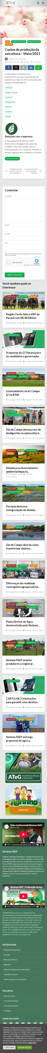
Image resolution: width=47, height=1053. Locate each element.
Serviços (19, 527)
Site (6, 243)
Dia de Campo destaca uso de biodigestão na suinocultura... (23, 431)
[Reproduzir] (5, 845)
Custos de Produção (18, 41)
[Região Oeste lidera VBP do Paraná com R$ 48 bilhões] (23, 300)
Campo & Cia (30, 373)
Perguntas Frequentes (12, 950)
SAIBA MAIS (32, 1043)
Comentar (26, 62)
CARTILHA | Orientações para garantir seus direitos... (22, 700)
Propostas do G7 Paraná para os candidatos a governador (23, 354)
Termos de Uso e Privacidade (15, 979)
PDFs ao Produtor (34, 41)
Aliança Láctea (9, 996)
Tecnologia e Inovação (14, 415)
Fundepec (7, 1011)
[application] (23, 834)
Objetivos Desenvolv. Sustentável (17, 969)
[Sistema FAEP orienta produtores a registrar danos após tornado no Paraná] (23, 646)
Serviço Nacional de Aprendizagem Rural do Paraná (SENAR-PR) (22, 865)
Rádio (9, 379)
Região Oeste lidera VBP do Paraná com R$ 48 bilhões (23, 316)
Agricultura (11, 296)
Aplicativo (7, 965)
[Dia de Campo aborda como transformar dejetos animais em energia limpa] (23, 531)
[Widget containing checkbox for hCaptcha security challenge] (23, 262)
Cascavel (8, 97)
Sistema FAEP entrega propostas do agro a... (19, 738)
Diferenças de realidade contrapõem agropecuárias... (23, 585)
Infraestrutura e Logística (15, 607)
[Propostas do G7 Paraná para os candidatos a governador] (23, 339)
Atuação (21, 373)
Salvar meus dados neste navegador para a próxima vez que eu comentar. (23, 254)
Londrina (8, 111)
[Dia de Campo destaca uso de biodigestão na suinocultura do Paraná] (23, 416)
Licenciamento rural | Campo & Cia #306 (23, 392)
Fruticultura (23, 296)
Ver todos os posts (12, 158)
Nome (7, 225)
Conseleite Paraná (11, 1006)
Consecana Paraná (11, 1001)
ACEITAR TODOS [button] (24, 1047)
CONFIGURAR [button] (9, 1047)
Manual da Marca (10, 960)
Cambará (8, 87)
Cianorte (8, 107)
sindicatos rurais (35, 866)
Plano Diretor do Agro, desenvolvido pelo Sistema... (23, 623)
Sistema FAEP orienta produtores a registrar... (20, 661)
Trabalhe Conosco (11, 974)
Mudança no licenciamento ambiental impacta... (22, 469)
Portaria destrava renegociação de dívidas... (21, 508)
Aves (7, 41)
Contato (7, 955)
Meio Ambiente (23, 376)
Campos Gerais (11, 92)
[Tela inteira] (41, 845)
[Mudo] (37, 845)
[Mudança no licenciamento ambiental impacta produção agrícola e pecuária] (23, 454)
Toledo (8, 116)
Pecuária (9, 44)
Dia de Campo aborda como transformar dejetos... (22, 546)
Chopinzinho (10, 102)
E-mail (7, 234)
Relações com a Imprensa (16, 59)
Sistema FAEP (39, 859)
